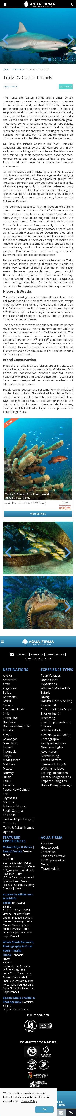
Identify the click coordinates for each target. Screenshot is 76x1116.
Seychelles (10, 798)
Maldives (9, 764)
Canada (8, 705)
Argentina (10, 688)
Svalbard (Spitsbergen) (18, 819)
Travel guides (50, 869)
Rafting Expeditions (54, 773)
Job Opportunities (53, 860)
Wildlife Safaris (51, 730)
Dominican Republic (16, 726)
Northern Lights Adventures (52, 749)
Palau (7, 781)
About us (47, 843)
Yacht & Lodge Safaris (56, 777)
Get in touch (66, 86)
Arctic (6, 684)
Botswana (10, 697)
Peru (6, 794)
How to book (43, 658)
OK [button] (44, 1109)
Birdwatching (50, 756)
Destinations (18, 69)
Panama (8, 785)
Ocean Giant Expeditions (49, 682)
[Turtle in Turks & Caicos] (38, 602)
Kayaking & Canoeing (55, 735)
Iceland (8, 747)
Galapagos (10, 739)
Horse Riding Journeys (56, 785)
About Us (37, 654)
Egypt (7, 735)
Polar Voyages (51, 675)
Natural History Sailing (56, 701)
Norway (8, 773)
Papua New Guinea (16, 789)
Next (70, 38)
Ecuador (8, 730)
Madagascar (11, 760)
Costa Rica (10, 718)
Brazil (7, 701)
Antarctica (10, 680)
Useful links (9, 86)
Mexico (8, 768)
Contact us (48, 852)
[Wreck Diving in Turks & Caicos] (38, 548)
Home (6, 69)
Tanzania (9, 823)
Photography (50, 739)
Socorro (8, 802)
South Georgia (13, 811)
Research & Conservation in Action (56, 707)
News (28, 658)
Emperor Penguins (54, 781)
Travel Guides (55, 654)
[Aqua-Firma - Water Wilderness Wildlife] (38, 642)
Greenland (10, 743)
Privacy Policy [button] (29, 1101)
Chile (6, 714)
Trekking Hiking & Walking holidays (53, 766)
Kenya (7, 756)
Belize (7, 692)
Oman (7, 777)
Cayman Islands (13, 709)
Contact (21, 654)
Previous (5, 38)
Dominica (9, 722)
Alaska (7, 675)
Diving (45, 697)
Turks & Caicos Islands (18, 828)
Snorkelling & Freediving (50, 716)
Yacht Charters (51, 760)
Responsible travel (53, 856)
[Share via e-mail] (61, 1112)
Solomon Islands (14, 806)
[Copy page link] (71, 1112)
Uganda (8, 832)
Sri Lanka (9, 815)
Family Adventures (53, 743)
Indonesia (9, 751)
